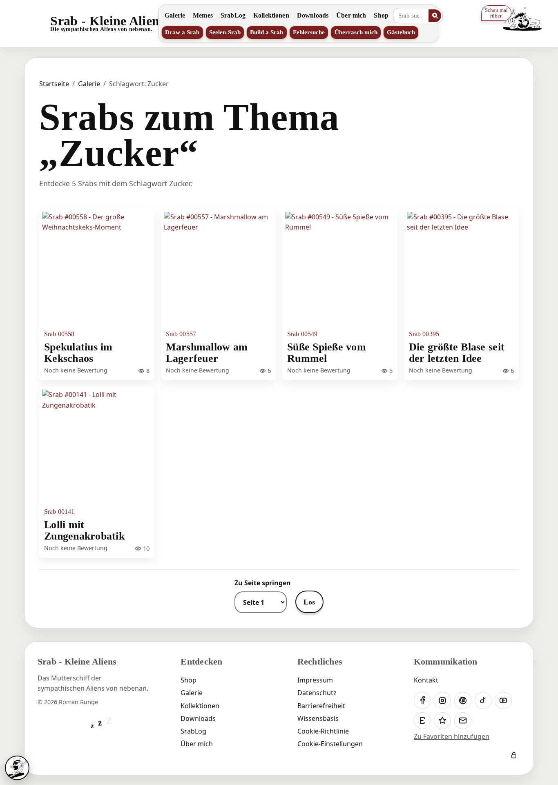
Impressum (315, 680)
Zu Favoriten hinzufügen (451, 736)
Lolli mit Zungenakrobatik (84, 530)
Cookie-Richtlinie (323, 731)
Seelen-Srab (225, 32)
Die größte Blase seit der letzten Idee (457, 352)
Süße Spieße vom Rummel (326, 352)
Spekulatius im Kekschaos (78, 352)
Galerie (175, 15)
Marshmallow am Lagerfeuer (207, 352)
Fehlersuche (309, 32)
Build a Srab (266, 32)
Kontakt (426, 680)
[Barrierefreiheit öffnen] (17, 768)
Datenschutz (317, 692)
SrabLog (233, 15)
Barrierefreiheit (321, 705)
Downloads (312, 15)
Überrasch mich (356, 32)
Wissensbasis (318, 718)
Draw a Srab (182, 32)
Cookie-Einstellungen (330, 743)
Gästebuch (401, 32)
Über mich (351, 15)
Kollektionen (271, 15)
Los (309, 602)
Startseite (54, 83)
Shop (381, 15)
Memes (203, 15)
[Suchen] (435, 15)
